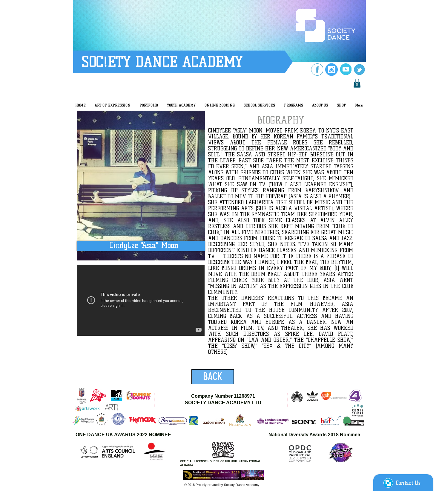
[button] (357, 83)
